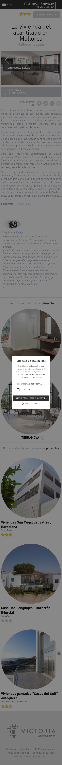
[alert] (31, 382)
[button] (31, 382)
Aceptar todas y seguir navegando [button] (31, 398)
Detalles (39, 377)
